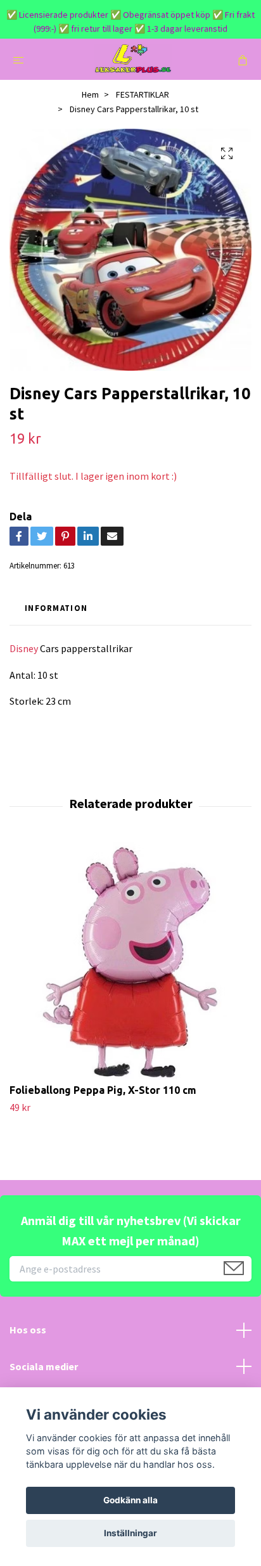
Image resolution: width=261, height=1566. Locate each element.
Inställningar (130, 1533)
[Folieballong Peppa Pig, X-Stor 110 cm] (130, 963)
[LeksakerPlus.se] (133, 59)
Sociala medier (44, 1366)
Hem (90, 94)
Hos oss (28, 1329)
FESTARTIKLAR (142, 94)
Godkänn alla (130, 1500)
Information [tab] (56, 608)
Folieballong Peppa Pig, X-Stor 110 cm (103, 1090)
